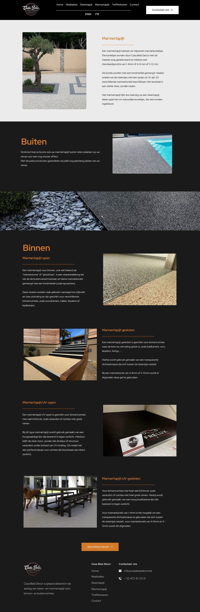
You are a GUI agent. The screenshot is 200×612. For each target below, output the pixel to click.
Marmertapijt (99, 589)
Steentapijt (97, 583)
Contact (96, 600)
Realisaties (97, 576)
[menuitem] (60, 5)
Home (95, 571)
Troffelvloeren (99, 595)
